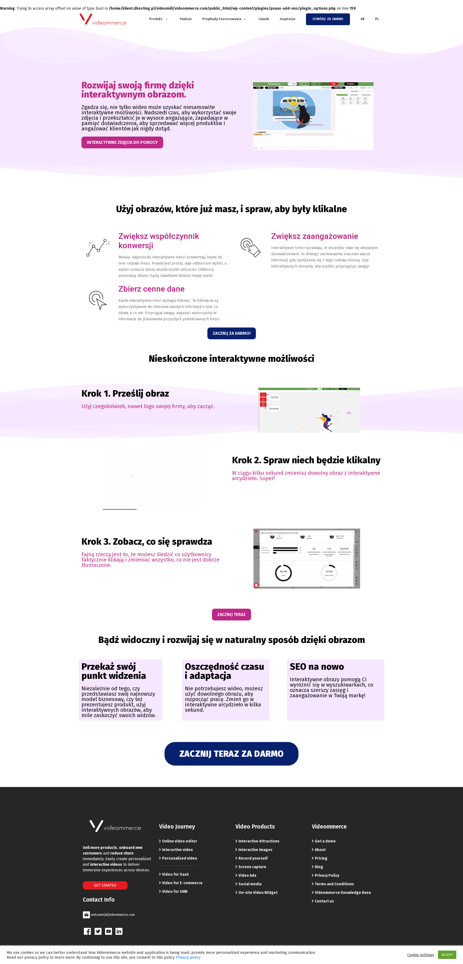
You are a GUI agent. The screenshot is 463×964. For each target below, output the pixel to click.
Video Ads (247, 875)
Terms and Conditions (334, 884)
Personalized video (179, 858)
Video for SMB (175, 891)
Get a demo (325, 841)
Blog (319, 867)
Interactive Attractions (258, 841)
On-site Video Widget (258, 892)
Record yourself (253, 858)
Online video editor (179, 841)
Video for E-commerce (182, 883)
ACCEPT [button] (447, 955)
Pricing (321, 858)
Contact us (324, 901)
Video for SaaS (175, 874)
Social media (250, 884)
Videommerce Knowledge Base (343, 892)
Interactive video (177, 850)
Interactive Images (255, 850)
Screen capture (252, 867)
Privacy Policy (327, 875)
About (320, 850)
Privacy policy (188, 957)
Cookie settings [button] (420, 954)
